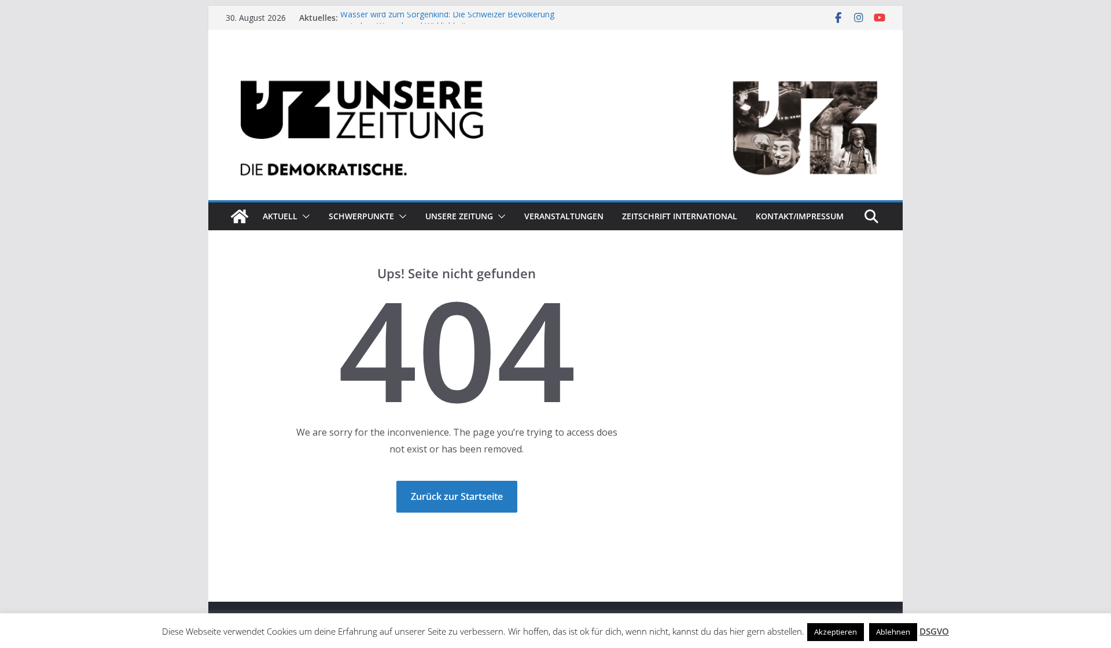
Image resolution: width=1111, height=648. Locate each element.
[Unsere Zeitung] (555, 65)
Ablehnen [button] (893, 632)
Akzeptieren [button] (835, 632)
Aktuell (280, 216)
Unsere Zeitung (459, 216)
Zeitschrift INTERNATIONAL (679, 216)
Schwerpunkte (361, 216)
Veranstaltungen (564, 216)
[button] (303, 216)
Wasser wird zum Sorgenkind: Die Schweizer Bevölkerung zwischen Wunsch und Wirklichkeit (447, 23)
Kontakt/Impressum (800, 216)
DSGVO (934, 631)
